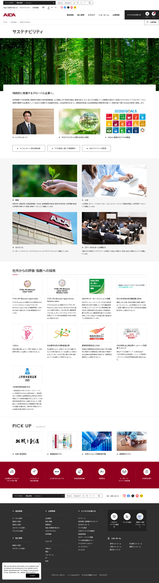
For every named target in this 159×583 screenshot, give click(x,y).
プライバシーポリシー (58, 575)
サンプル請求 (82, 528)
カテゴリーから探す (18, 528)
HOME (5, 22)
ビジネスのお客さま (88, 511)
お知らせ (48, 548)
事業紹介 (48, 524)
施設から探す (16, 521)
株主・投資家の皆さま (11, 8)
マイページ (81, 518)
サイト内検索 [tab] (9, 3)
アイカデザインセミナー (85, 543)
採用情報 (36, 8)
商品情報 (70, 15)
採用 (46, 561)
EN (52, 7)
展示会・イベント (115, 550)
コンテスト (81, 550)
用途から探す (16, 524)
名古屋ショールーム (135, 543)
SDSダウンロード (83, 524)
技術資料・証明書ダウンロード (88, 521)
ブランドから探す (17, 531)
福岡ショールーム (135, 546)
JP (49, 7)
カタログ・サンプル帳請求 (86, 531)
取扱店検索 (82, 534)
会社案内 (48, 518)
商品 (46, 551)
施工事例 (80, 15)
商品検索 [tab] (20, 3)
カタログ (91, 15)
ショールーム (104, 15)
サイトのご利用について (89, 575)
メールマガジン (83, 546)
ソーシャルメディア (74, 575)
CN (56, 7)
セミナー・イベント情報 (85, 537)
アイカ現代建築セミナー (86, 540)
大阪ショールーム (115, 546)
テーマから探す (17, 518)
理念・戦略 (48, 521)
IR (46, 558)
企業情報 (116, 15)
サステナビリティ (25, 8)
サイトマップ (103, 575)
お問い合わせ (114, 496)
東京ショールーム (115, 543)
